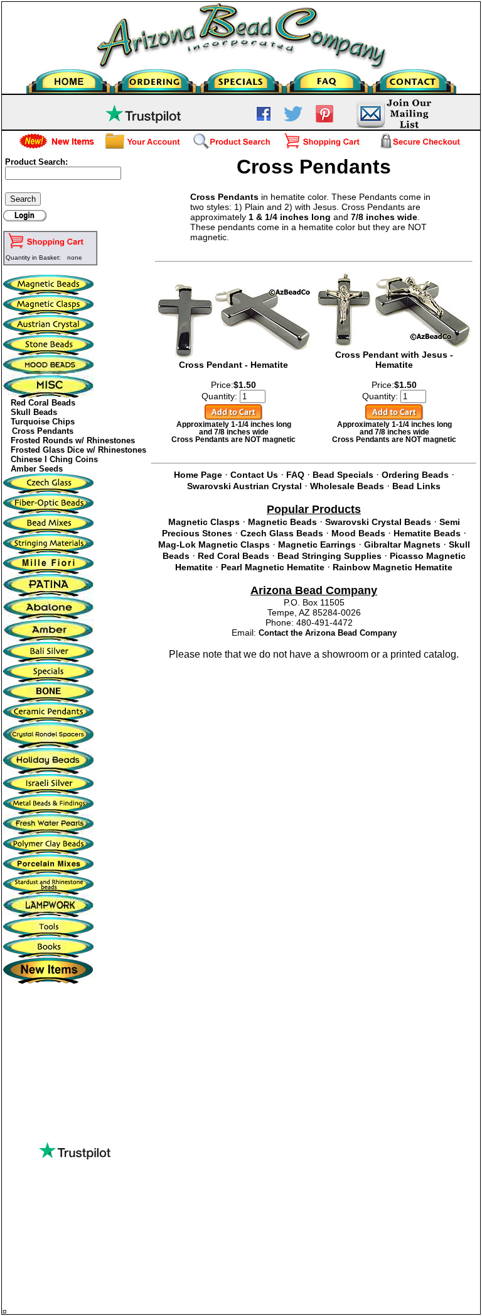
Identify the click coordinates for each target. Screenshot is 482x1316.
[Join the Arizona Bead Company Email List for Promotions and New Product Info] (393, 126)
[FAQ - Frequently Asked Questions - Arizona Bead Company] (327, 78)
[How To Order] (155, 78)
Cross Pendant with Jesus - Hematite (394, 360)
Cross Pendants (42, 431)
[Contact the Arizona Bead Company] (413, 78)
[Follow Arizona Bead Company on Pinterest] (324, 120)
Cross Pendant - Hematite (233, 365)
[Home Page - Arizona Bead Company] (69, 78)
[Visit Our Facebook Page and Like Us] (263, 118)
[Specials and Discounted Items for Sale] (241, 78)
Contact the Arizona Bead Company (328, 633)
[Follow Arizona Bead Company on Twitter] (293, 118)
